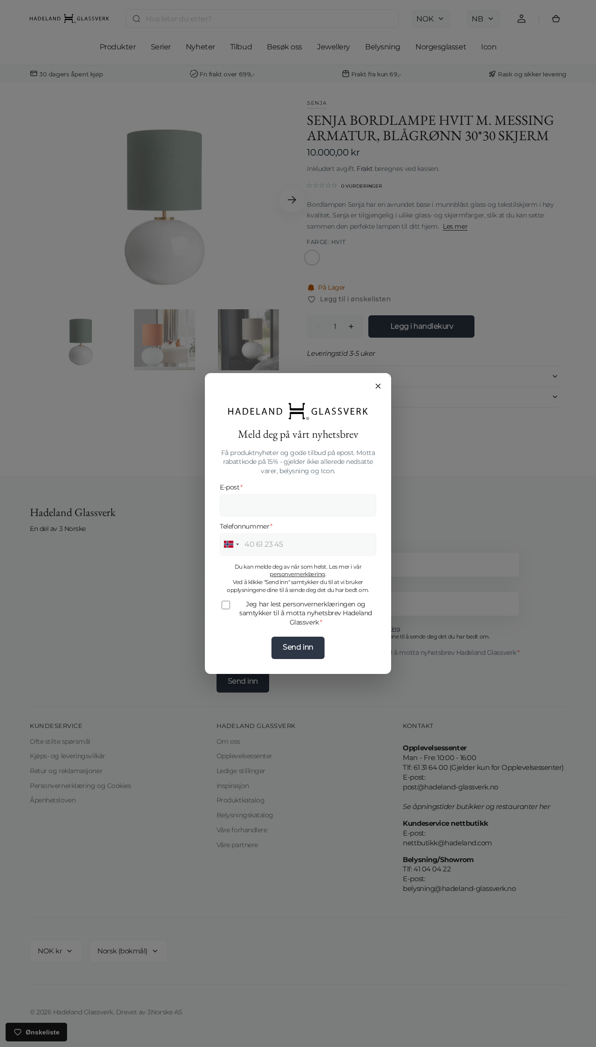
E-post (231, 487)
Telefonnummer (246, 526)
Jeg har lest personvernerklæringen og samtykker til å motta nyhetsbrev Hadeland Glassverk (305, 613)
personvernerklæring (297, 574)
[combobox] (231, 544)
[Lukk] (378, 386)
